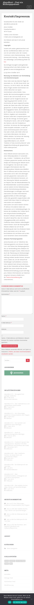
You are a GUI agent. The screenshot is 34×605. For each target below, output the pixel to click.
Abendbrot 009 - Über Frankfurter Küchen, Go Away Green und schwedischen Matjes (14, 455)
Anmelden (7, 574)
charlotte (12, 561)
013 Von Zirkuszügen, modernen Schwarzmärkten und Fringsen (16, 504)
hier (5, 62)
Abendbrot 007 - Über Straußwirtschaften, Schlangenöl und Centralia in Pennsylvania (15, 475)
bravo (6, 561)
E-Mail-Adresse (6, 323)
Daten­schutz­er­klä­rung (13, 277)
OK (10, 602)
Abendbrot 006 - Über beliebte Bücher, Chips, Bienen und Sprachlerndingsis (16, 486)
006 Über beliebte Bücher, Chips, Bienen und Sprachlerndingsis (16, 509)
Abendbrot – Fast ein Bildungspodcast (13, 3)
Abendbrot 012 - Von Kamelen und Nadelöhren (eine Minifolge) (14, 423)
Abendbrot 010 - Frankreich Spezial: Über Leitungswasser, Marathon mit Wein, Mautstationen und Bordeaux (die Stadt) (16, 443)
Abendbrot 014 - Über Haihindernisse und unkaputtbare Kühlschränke (16, 404)
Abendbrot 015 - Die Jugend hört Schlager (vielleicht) (14, 395)
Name (3, 316)
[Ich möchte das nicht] (32, 599)
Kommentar (5, 294)
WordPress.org (8, 585)
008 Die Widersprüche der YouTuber (16, 515)
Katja (8, 525)
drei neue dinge (20, 561)
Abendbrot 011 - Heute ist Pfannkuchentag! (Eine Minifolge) (14, 433)
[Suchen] (28, 360)
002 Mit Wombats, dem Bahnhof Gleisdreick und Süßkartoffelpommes (15, 526)
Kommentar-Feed (9, 581)
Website (3, 329)
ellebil (6, 563)
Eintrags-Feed (8, 578)
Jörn (8, 503)
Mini (11, 563)
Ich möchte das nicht (19, 602)
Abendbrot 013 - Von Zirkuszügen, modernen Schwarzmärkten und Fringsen (16, 414)
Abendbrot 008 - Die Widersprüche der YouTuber (16, 465)
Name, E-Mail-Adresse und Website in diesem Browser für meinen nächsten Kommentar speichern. (15, 340)
